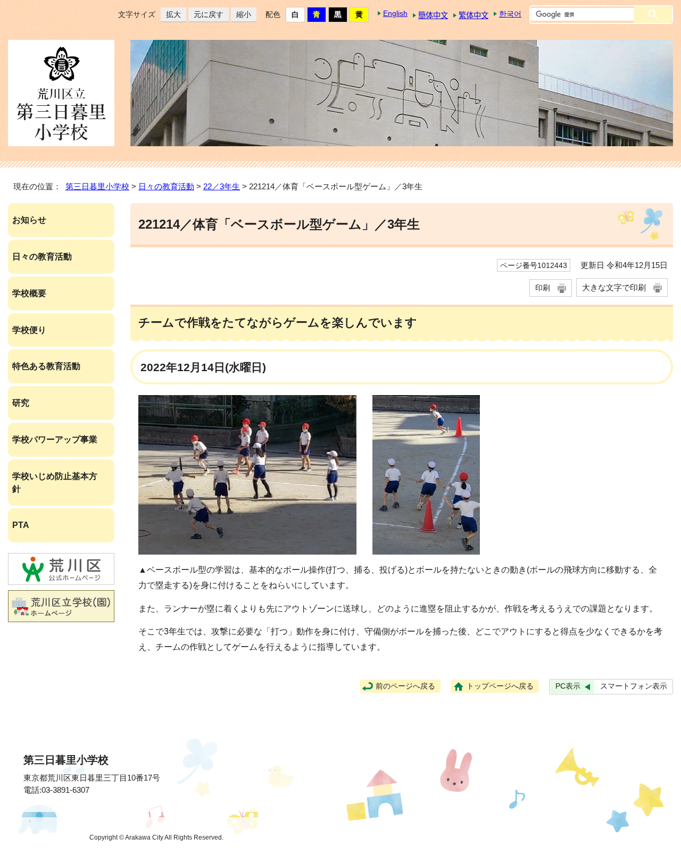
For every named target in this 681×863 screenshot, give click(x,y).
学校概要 (29, 293)
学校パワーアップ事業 (54, 439)
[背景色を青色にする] (316, 14)
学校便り (29, 329)
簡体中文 (433, 15)
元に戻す (205, 14)
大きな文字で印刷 (614, 287)
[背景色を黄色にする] (359, 14)
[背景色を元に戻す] (295, 14)
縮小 (241, 14)
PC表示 (567, 686)
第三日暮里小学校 (97, 186)
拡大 (171, 14)
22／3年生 (221, 186)
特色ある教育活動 (46, 366)
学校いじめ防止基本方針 (54, 482)
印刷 (542, 287)
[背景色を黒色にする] (337, 14)
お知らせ (29, 219)
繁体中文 (473, 15)
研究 (20, 402)
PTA (20, 525)
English (395, 13)
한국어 (510, 14)
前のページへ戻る (405, 686)
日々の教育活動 (166, 186)
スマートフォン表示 (633, 686)
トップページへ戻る (500, 686)
